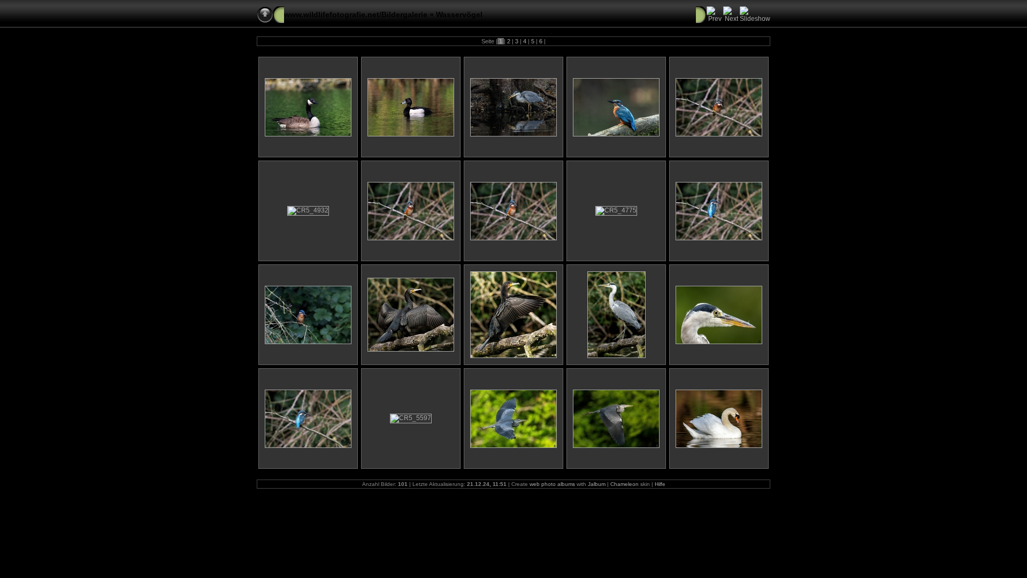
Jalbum (597, 484)
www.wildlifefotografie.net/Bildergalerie (355, 14)
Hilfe (660, 484)
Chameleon (624, 484)
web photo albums (552, 484)
